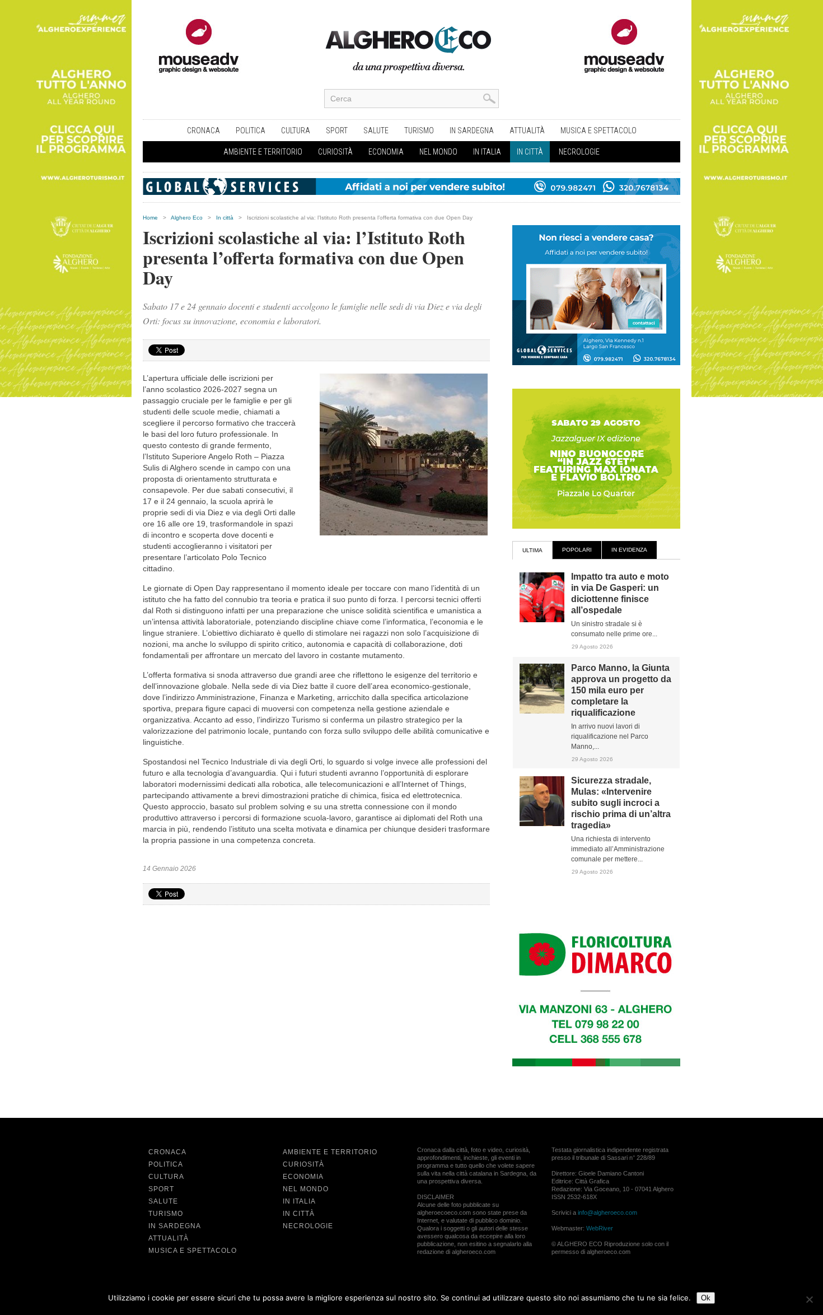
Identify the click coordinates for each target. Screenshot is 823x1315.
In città (530, 151)
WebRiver (599, 1228)
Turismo (419, 130)
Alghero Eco (187, 217)
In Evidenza (629, 550)
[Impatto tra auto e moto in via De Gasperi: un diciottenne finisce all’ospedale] (542, 620)
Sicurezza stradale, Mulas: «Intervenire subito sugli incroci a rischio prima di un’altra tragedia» (621, 803)
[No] (809, 1299)
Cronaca (203, 130)
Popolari (577, 550)
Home (150, 217)
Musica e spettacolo (598, 130)
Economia (386, 151)
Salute (376, 130)
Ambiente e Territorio (262, 151)
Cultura (295, 130)
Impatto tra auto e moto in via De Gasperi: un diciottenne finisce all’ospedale (620, 593)
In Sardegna (472, 130)
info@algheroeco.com (607, 1212)
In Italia (487, 151)
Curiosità (335, 151)
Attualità (527, 130)
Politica (250, 130)
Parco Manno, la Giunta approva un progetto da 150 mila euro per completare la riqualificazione (621, 690)
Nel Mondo (438, 151)
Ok (705, 1298)
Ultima (532, 550)
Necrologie (579, 151)
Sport (337, 130)
